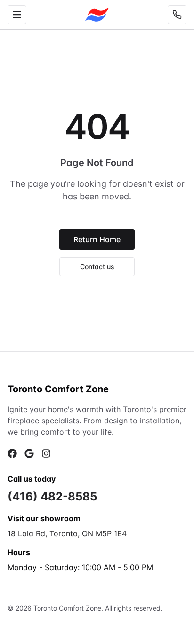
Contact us (97, 266)
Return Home (97, 239)
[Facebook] (12, 453)
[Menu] (17, 14)
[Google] (29, 453)
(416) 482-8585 (52, 496)
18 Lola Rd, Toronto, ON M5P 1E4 (67, 533)
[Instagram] (46, 453)
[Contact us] (177, 14)
